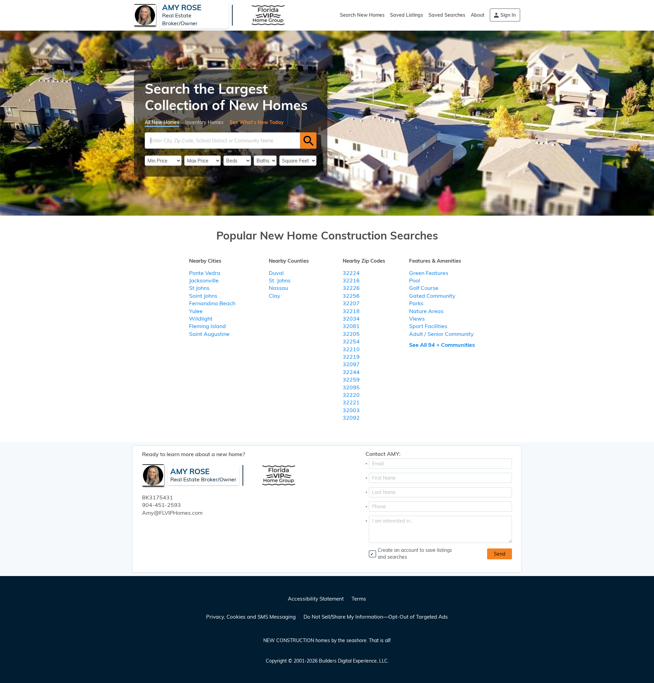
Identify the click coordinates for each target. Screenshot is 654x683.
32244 (351, 372)
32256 (351, 295)
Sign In (508, 15)
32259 (351, 379)
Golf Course (423, 287)
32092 (351, 417)
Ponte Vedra (204, 272)
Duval (276, 272)
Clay (274, 295)
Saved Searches (447, 15)
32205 (351, 333)
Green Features (428, 272)
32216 (351, 280)
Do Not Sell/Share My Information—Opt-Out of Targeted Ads (375, 617)
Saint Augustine (209, 333)
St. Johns (280, 280)
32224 (351, 272)
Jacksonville (204, 280)
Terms (359, 598)
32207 (351, 303)
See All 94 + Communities (442, 344)
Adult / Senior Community (441, 333)
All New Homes (162, 122)
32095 (351, 387)
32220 (351, 394)
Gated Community (432, 295)
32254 (351, 341)
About (477, 15)
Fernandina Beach (212, 303)
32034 (351, 318)
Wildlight (201, 318)
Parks (416, 303)
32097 (351, 364)
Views (417, 318)
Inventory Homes (204, 122)
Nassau (278, 287)
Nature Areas (426, 311)
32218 (351, 311)
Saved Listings (406, 15)
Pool (414, 280)
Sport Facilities (428, 326)
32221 (351, 402)
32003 (351, 410)
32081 (351, 326)
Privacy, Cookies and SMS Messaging (251, 617)
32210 (351, 349)
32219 (351, 356)
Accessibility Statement (316, 598)
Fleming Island (207, 326)
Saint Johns (203, 295)
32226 (351, 287)
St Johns (199, 287)
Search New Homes (362, 15)
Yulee (196, 311)
